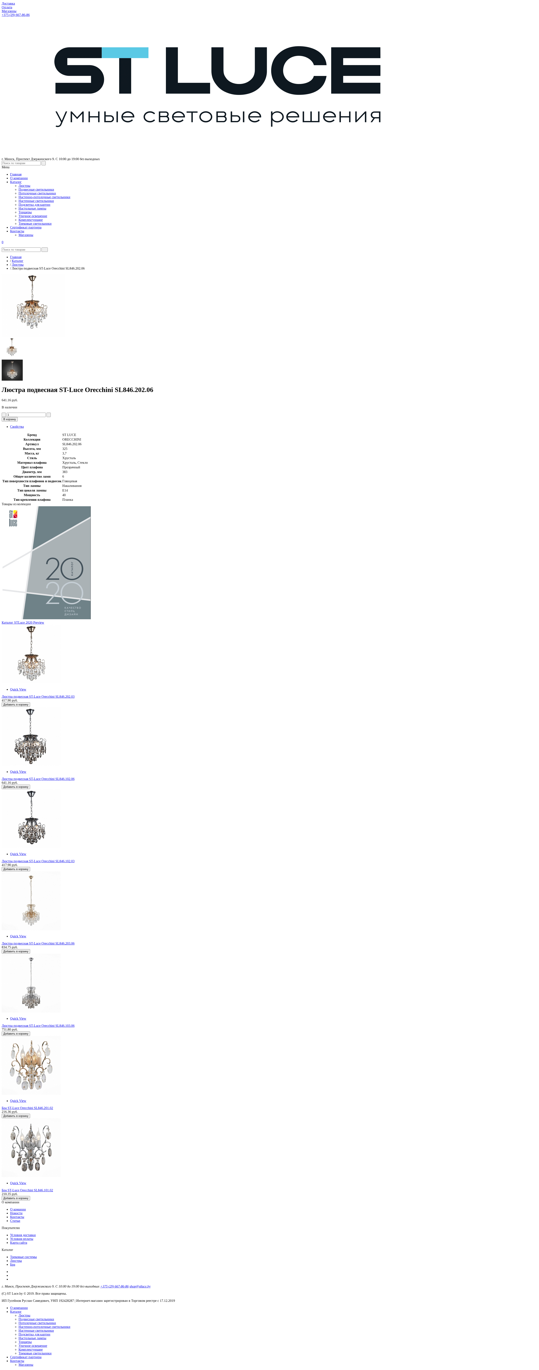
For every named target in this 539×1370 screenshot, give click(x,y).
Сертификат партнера (25, 1357)
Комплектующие (31, 1349)
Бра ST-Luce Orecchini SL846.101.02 (27, 1190)
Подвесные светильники (36, 1319)
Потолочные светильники (37, 1323)
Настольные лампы (32, 1338)
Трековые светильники (35, 1353)
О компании (19, 1308)
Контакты (17, 1217)
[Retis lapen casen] (31, 682)
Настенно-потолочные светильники (44, 1327)
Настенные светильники (36, 1330)
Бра (12, 1264)
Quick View (18, 689)
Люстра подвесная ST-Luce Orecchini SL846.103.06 (38, 1025)
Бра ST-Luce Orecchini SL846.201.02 (27, 1108)
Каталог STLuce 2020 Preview (23, 622)
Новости (16, 1213)
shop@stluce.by (140, 1286)
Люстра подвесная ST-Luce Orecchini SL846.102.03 (38, 861)
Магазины (26, 1364)
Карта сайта (18, 1242)
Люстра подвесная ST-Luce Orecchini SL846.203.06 (38, 943)
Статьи (15, 1221)
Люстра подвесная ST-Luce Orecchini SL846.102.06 (38, 779)
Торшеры (25, 1342)
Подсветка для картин (34, 1334)
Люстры (16, 1260)
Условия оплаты (21, 1239)
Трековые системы (23, 1257)
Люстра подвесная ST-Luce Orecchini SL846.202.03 (38, 696)
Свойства (17, 426)
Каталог (16, 1311)
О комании (18, 1209)
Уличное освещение (33, 1345)
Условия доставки (23, 1235)
